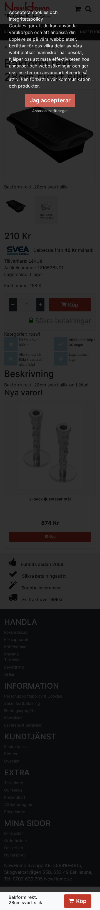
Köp (81, 901)
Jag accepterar (50, 100)
